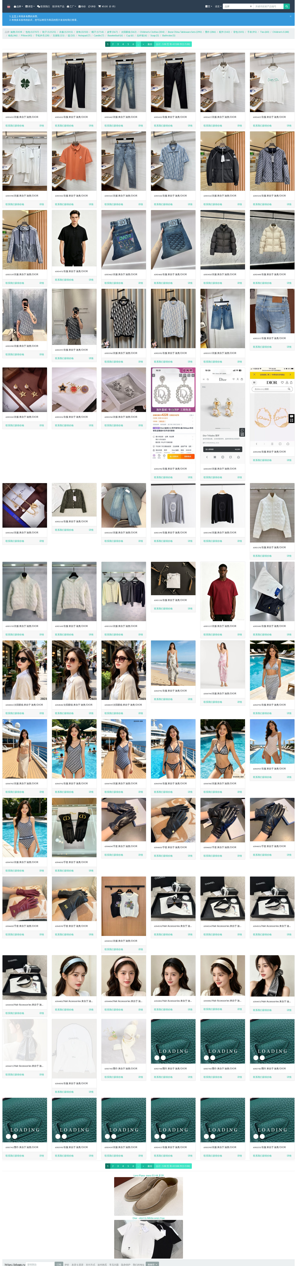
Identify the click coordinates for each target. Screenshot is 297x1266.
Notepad (84, 35)
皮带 (112, 31)
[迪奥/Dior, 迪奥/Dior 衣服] (24, 82)
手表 (252, 31)
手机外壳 (42, 35)
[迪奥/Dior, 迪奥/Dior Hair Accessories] (173, 899)
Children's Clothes (152, 31)
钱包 (12, 35)
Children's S (281, 31)
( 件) (108, 6)
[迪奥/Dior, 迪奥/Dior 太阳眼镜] (24, 670)
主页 (14, 16)
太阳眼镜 (128, 31)
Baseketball (115, 35)
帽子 (98, 31)
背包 (238, 31)
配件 (224, 31)
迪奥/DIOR (16, 31)
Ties (264, 31)
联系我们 (45, 6)
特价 (83, 6)
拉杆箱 (142, 35)
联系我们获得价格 (15, 125)
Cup (129, 35)
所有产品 (59, 6)
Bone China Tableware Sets (185, 31)
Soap (155, 35)
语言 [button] (217, 6)
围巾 (210, 31)
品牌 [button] (18, 6)
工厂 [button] (71, 6)
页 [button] (208, 6)
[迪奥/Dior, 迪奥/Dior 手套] (74, 827)
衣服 (66, 31)
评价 (93, 6)
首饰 (82, 31)
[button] (41, 125)
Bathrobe (168, 35)
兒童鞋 (58, 35)
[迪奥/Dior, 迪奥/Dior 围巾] (123, 1041)
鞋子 (49, 31)
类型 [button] (30, 6)
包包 (32, 31)
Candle (99, 35)
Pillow (26, 35)
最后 (150, 44)
